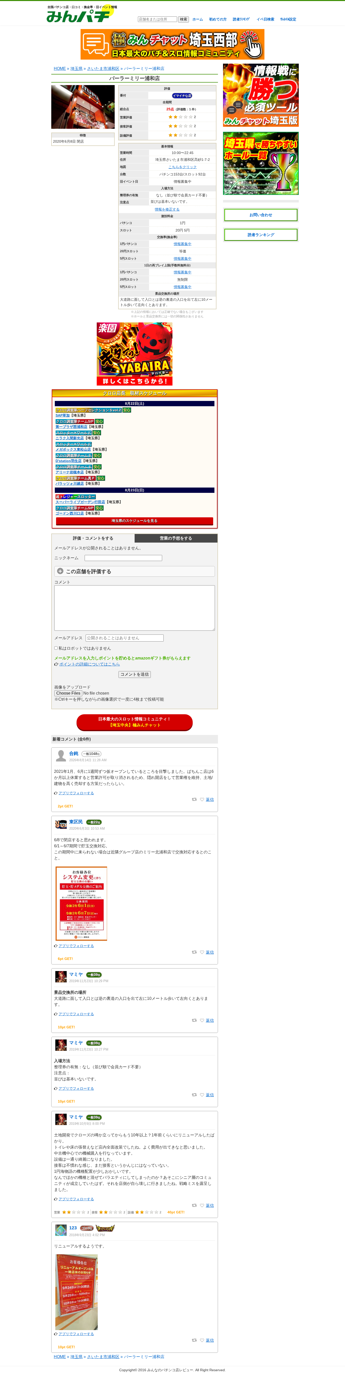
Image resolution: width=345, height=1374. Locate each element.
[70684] (202, 1020)
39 (94, 975)
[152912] (202, 952)
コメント (62, 582)
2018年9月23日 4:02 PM (87, 1235)
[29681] (202, 1340)
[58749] (202, 1205)
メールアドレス (68, 638)
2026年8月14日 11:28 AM (88, 760)
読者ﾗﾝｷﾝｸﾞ (242, 19)
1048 (91, 754)
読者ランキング (261, 235)
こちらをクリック (182, 167)
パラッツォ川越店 (70, 483)
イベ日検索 (265, 19)
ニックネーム (66, 558)
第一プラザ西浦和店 (71, 427)
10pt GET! (66, 1027)
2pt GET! (65, 806)
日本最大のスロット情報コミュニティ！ (134, 722)
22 (94, 822)
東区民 (76, 821)
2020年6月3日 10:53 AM (87, 828)
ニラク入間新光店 (70, 438)
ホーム (197, 19)
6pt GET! (65, 959)
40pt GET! (176, 1212)
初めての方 (218, 19)
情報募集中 (182, 244)
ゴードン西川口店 (70, 513)
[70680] (202, 1095)
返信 (210, 799)
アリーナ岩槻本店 (70, 472)
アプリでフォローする (76, 793)
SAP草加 (63, 415)
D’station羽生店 (69, 461)
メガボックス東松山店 (73, 449)
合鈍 (73, 753)
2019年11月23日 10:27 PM (88, 1049)
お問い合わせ (261, 215)
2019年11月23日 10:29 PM (88, 981)
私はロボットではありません (84, 648)
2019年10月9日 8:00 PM (87, 1124)
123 (73, 1227)
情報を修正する (167, 209)
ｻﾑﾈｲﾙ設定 (288, 19)
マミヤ (76, 974)
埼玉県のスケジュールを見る (135, 521)
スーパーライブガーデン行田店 (80, 502)
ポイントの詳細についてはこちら (89, 664)
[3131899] (202, 799)
